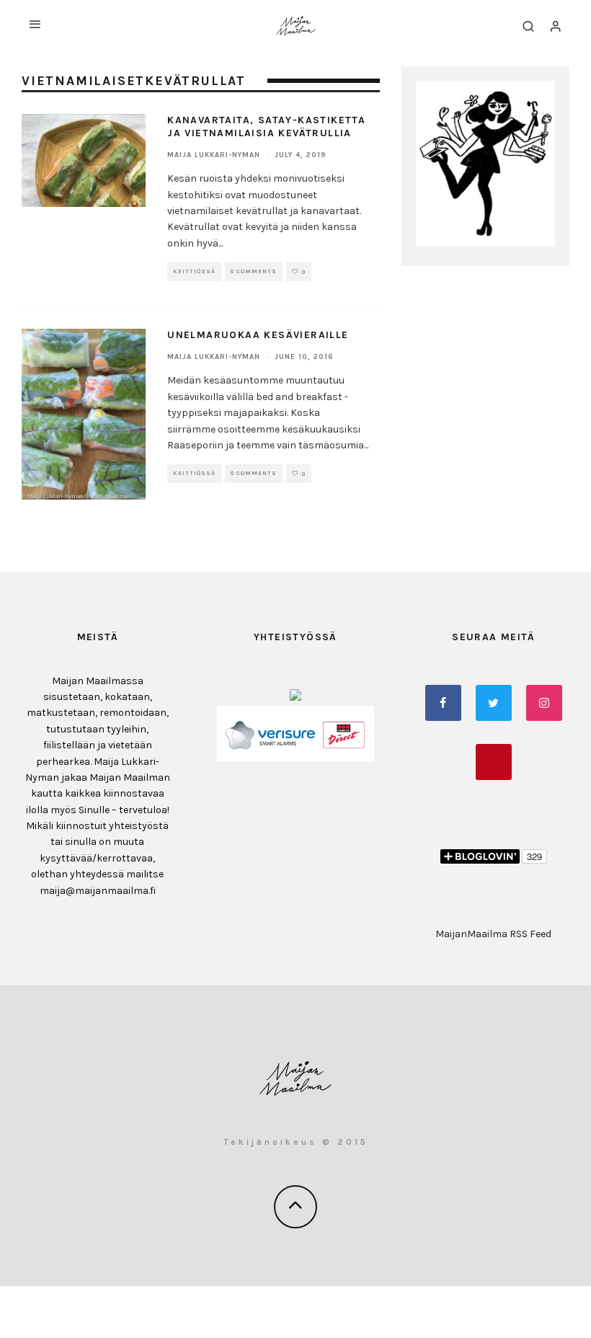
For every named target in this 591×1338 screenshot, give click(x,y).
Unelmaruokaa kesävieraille (257, 335)
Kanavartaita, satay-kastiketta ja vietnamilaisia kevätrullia (266, 126)
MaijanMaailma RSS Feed (493, 934)
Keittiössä (194, 271)
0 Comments (254, 271)
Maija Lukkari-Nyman (213, 155)
